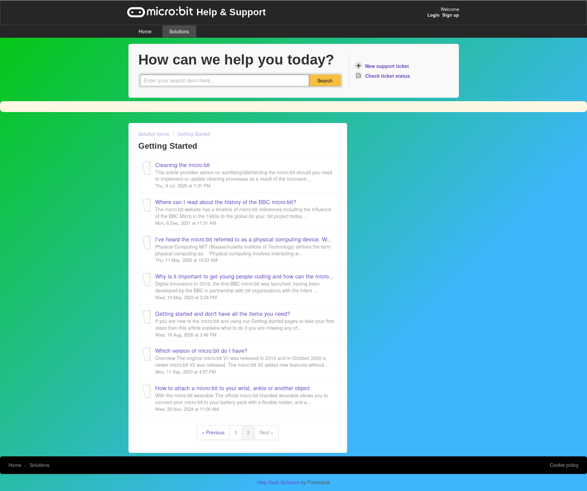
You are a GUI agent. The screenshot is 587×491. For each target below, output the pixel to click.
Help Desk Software (279, 482)
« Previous (213, 432)
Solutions (179, 31)
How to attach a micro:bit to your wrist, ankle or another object (232, 388)
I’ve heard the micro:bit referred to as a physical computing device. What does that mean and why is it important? (296, 239)
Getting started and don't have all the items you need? (222, 313)
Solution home (154, 133)
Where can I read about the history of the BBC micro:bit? (225, 202)
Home (145, 31)
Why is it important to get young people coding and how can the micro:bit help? (253, 276)
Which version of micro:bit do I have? (201, 350)
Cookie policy (564, 464)
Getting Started (194, 133)
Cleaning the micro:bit (182, 165)
